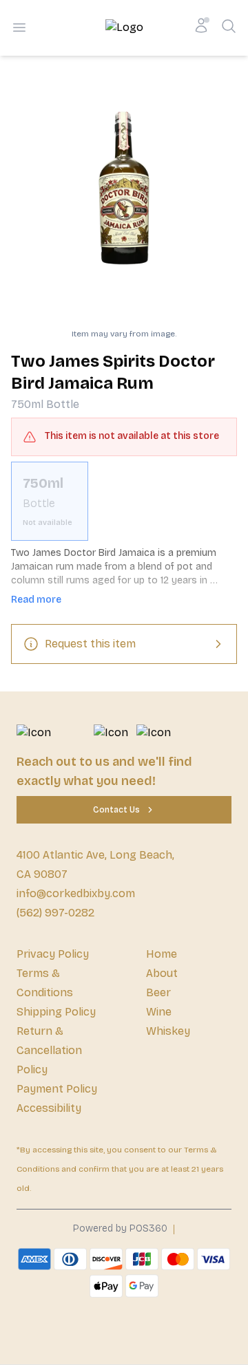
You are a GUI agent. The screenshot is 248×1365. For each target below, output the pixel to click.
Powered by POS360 (120, 1228)
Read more (36, 599)
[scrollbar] (124, 501)
